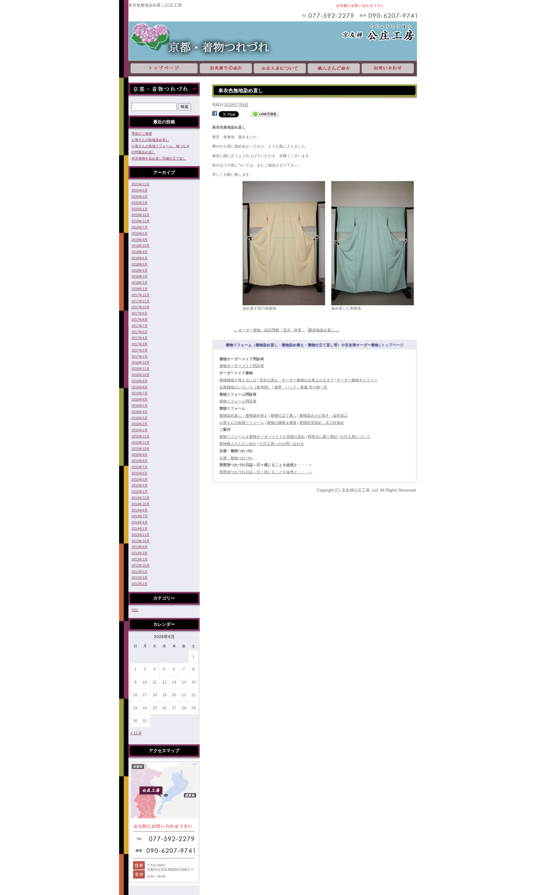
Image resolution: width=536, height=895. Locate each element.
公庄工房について (280, 68)
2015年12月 (141, 436)
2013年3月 (140, 553)
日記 (135, 610)
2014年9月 (140, 510)
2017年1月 (140, 356)
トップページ (163, 68)
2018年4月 (140, 270)
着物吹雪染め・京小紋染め (321, 422)
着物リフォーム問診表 (238, 401)
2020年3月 (140, 196)
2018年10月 (141, 246)
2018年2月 (140, 282)
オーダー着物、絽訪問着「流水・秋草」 (269, 330)
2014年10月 (141, 504)
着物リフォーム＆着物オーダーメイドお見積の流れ (262, 436)
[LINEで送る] (265, 114)
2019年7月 (140, 227)
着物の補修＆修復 (282, 422)
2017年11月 (141, 301)
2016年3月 (140, 418)
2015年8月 (140, 461)
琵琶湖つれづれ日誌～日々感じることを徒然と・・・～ (265, 472)
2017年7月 (140, 326)
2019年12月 (141, 215)
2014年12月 (141, 498)
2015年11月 (141, 442)
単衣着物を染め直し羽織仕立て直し (159, 158)
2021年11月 (141, 184)
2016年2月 (140, 424)
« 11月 (136, 733)
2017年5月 (140, 332)
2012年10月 (141, 565)
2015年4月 (140, 485)
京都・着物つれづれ (236, 458)
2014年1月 (140, 528)
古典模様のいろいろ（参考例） (245, 387)
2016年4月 (140, 412)
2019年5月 (140, 233)
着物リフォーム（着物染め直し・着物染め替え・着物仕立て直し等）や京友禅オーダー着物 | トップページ (315, 345)
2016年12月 (141, 362)
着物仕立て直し (283, 415)
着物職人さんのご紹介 (238, 444)
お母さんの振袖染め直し (150, 140)
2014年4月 (140, 522)
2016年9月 (140, 381)
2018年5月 (140, 264)
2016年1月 (140, 430)
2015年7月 (140, 467)
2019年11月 (141, 221)
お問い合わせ (389, 68)
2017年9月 (140, 313)
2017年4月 (140, 338)
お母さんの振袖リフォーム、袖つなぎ (161, 146)
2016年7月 (140, 393)
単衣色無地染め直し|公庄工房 (155, 5)
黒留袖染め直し (324, 330)
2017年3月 (140, 344)
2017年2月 (140, 350)
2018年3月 (140, 276)
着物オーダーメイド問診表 (241, 366)
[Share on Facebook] (214, 114)
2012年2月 (140, 584)
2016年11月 (141, 368)
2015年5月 (140, 479)
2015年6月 (140, 473)
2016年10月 (141, 375)
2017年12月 (141, 295)
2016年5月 (140, 405)
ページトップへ (486, 774)
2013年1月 (140, 559)
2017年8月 (140, 319)
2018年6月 (140, 258)
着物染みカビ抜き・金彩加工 (323, 415)
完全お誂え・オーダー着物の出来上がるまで (296, 380)
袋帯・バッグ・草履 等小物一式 (300, 387)
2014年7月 (140, 516)
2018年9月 (140, 252)
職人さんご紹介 (334, 68)
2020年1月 (140, 209)
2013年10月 (141, 541)
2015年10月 (141, 449)
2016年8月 (140, 387)
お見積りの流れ (226, 68)
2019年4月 (140, 240)
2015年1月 (140, 491)
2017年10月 (141, 307)
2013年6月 (140, 547)
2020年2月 (140, 203)
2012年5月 (140, 572)
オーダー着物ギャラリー (357, 380)
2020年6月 (140, 190)
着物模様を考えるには (238, 380)
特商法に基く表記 (322, 436)
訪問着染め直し (143, 152)
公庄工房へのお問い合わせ (281, 444)
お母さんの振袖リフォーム (241, 422)
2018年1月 (140, 289)
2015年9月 (140, 455)
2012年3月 (140, 577)
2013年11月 (141, 535)
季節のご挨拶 (142, 133)
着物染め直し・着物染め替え (243, 415)
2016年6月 (140, 399)
